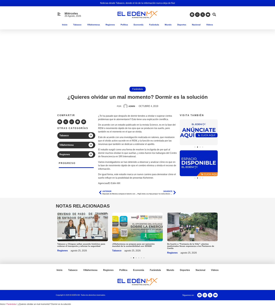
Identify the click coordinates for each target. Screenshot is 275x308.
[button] (59, 121)
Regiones (110, 25)
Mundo (168, 25)
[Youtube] (208, 14)
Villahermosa (93, 25)
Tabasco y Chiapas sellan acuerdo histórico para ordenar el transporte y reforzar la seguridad (81, 245)
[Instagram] (197, 14)
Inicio (64, 25)
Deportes (181, 25)
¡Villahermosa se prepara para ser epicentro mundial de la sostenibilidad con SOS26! (133, 245)
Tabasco (77, 25)
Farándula (154, 25)
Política (124, 25)
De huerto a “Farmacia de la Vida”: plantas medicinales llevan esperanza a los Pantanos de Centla (190, 246)
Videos (209, 25)
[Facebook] (192, 14)
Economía (138, 25)
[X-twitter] (202, 14)
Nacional (196, 25)
